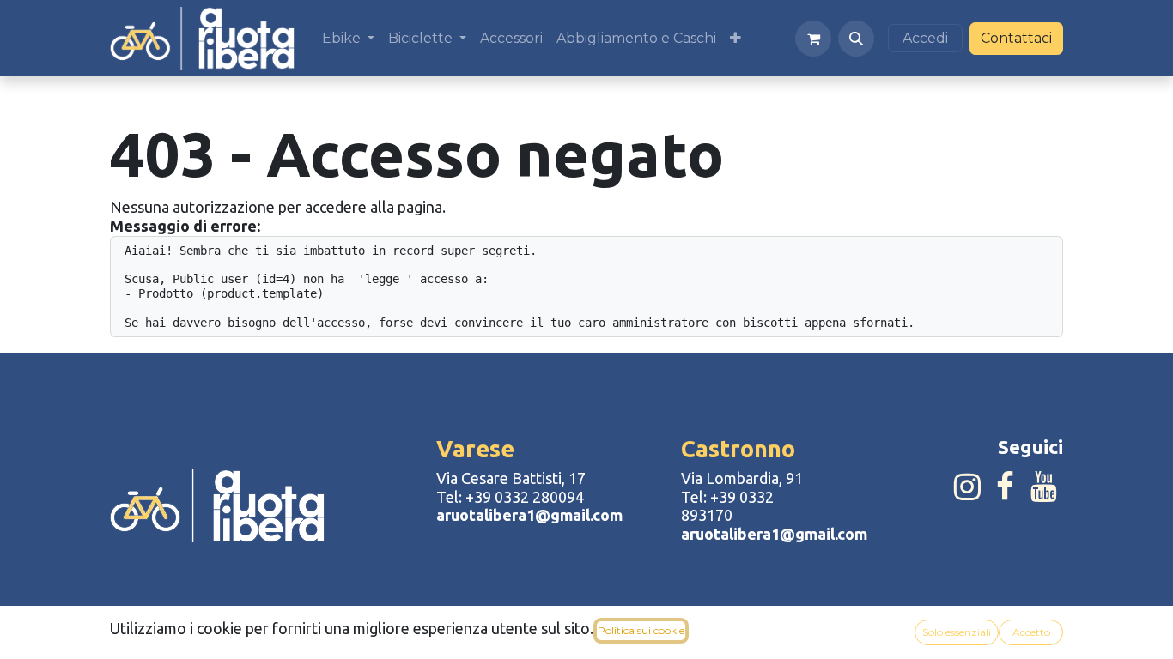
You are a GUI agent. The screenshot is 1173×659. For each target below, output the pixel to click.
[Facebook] (1005, 486)
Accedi (925, 38)
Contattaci (1016, 38)
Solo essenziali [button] (956, 632)
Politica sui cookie (641, 630)
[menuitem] (348, 38)
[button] (856, 39)
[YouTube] (1044, 486)
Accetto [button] (1031, 632)
